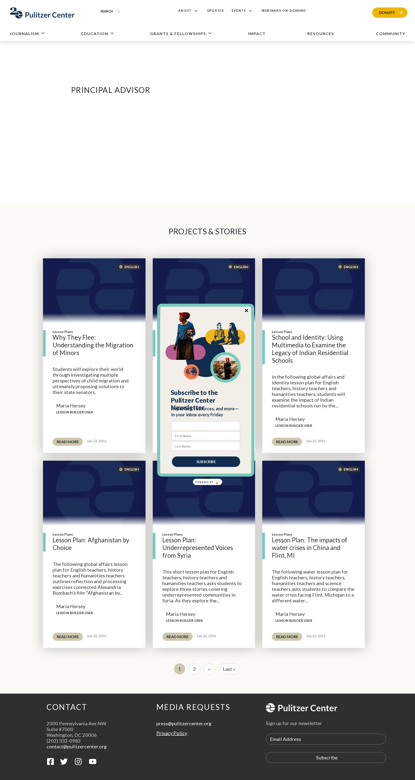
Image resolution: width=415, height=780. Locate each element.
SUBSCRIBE (206, 461)
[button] (206, 400)
